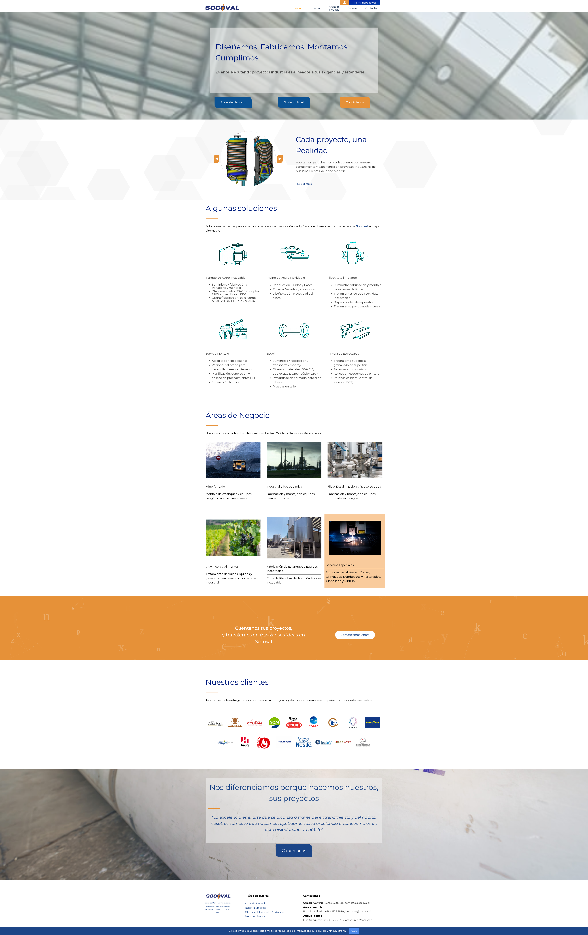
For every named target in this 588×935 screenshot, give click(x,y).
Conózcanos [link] (294, 850)
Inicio (297, 8)
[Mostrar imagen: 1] (350, 552)
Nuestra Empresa (255, 907)
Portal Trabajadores (365, 2)
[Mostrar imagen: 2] (353, 552)
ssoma (316, 8)
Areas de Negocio (334, 8)
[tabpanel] (294, 65)
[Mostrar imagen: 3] (356, 552)
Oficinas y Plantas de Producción (265, 912)
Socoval (352, 8)
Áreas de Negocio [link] (233, 102)
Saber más (304, 183)
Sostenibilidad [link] (294, 102)
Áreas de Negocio (255, 903)
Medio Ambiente (255, 916)
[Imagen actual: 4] (360, 552)
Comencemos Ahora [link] (355, 635)
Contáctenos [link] (355, 102)
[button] (216, 159)
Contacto (371, 8)
